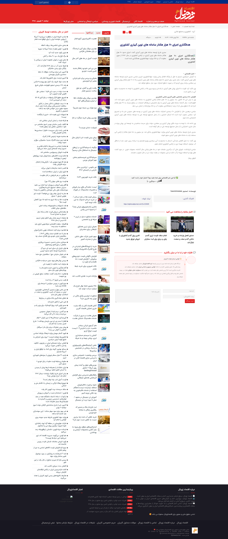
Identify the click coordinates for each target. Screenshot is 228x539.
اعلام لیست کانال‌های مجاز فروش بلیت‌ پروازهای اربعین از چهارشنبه (49, 157)
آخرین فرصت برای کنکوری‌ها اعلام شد (53, 78)
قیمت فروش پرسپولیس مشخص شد (53, 152)
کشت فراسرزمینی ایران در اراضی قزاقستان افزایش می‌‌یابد (51, 470)
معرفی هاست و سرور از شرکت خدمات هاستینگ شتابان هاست (84, 317)
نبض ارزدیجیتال (48, 522)
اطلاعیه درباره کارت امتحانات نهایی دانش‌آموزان (50, 230)
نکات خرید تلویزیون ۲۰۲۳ (87, 177)
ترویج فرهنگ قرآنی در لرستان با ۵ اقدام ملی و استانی (50, 384)
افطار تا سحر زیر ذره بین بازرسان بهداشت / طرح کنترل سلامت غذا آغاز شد (49, 322)
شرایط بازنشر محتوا (64, 522)
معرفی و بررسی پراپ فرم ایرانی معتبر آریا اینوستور (85, 79)
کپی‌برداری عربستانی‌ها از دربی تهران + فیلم (51, 318)
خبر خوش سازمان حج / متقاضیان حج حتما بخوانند (51, 255)
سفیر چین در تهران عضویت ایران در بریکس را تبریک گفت (50, 61)
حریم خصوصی (148, 2)
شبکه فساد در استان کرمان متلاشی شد (52, 120)
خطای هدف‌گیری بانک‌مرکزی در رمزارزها (52, 298)
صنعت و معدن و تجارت (155, 21)
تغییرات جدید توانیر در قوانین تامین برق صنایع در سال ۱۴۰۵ (109, 500)
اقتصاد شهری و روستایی (111, 21)
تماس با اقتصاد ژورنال (147, 522)
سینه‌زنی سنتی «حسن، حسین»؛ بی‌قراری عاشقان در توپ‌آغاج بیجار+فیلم (52, 243)
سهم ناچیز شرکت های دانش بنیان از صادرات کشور (86, 238)
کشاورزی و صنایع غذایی (182, 31)
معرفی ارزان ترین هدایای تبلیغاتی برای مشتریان (87, 228)
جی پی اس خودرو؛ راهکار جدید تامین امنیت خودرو (85, 70)
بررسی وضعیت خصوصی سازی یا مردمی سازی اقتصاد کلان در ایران (85, 358)
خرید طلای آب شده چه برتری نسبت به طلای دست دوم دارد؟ (85, 418)
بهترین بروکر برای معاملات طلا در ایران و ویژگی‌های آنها (85, 99)
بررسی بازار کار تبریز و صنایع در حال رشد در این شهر (50, 461)
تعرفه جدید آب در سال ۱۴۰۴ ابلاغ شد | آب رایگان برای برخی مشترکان (51, 67)
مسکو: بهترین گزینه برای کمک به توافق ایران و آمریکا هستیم (50, 350)
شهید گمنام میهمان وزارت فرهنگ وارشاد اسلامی (49, 333)
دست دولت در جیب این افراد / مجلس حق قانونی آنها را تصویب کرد (51, 92)
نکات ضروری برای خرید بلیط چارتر (86, 267)
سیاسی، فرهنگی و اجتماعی (87, 21)
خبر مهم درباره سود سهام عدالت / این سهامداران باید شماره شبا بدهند (49, 412)
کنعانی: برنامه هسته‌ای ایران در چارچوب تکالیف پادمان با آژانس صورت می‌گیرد (50, 344)
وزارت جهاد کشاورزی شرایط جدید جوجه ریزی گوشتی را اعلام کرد (50, 418)
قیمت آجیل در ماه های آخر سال (84, 58)
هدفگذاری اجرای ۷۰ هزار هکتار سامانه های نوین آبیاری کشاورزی (155, 45)
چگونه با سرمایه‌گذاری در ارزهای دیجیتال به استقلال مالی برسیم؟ (84, 149)
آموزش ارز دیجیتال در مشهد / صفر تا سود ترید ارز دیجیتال (85, 398)
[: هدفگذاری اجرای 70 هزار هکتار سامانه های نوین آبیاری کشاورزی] (117, 32)
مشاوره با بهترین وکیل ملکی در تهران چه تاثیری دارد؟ (85, 297)
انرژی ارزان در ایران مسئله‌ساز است (54, 172)
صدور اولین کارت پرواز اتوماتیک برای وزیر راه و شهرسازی (50, 306)
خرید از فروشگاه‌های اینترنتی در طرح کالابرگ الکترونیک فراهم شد (84, 249)
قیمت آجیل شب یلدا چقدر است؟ (54, 380)
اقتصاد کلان (138, 21)
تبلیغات (158, 2)
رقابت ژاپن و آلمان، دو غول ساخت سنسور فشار (86, 89)
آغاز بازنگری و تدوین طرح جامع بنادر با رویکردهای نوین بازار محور (53, 269)
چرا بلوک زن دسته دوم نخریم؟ (85, 107)
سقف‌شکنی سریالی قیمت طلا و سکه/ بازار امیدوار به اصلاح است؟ (51, 213)
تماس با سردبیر (168, 2)
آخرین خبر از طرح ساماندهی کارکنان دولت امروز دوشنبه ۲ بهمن (49, 406)
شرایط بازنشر (137, 2)
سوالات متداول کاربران (126, 522)
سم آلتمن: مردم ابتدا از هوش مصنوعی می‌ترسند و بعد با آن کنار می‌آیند (52, 312)
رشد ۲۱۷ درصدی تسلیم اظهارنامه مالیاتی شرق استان (50, 86)
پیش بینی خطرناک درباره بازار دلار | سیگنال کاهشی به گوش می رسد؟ (51, 328)
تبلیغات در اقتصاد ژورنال (84, 522)
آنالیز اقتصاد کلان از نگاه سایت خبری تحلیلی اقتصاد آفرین (85, 307)
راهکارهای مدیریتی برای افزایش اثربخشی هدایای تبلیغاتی (84, 376)
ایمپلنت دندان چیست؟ (88, 127)
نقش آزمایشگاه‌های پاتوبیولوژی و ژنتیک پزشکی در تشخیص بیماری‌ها (85, 348)
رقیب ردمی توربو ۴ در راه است (55, 280)
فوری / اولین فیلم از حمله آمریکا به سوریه (52, 49)
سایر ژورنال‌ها (69, 21)
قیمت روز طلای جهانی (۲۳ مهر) (55, 181)
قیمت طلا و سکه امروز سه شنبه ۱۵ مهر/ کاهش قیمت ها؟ (50, 200)
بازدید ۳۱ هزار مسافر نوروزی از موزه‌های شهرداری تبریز (49, 356)
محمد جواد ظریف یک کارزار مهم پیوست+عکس (50, 82)
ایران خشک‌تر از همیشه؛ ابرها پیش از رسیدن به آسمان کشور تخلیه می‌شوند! (50, 368)
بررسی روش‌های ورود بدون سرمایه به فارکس (50, 260)
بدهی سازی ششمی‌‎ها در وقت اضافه (53, 45)
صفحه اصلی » (175, 26)
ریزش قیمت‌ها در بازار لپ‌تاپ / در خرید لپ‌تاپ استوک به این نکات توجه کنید (85, 199)
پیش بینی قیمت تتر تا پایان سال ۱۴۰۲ (84, 139)
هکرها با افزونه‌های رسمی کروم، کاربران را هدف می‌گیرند (50, 477)
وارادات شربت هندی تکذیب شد (84, 276)
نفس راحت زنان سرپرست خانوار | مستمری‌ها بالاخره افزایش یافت (50, 131)
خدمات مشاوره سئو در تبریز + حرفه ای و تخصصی (85, 218)
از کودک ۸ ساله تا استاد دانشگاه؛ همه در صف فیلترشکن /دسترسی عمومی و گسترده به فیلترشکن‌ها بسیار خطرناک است (51, 399)
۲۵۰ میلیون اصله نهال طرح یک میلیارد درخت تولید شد (85, 287)
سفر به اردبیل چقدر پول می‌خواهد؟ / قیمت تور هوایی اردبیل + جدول (50, 194)
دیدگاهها (89, 32)
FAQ (129, 2)
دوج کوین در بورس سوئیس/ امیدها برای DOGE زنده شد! (52, 284)
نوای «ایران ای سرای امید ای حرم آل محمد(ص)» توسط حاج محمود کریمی (53, 249)
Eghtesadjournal (176, 535)
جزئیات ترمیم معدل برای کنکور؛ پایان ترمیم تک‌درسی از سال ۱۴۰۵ (51, 219)
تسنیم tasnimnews (179, 191)
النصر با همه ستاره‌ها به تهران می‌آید (53, 168)
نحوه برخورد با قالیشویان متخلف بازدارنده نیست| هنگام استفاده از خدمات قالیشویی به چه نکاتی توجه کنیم (85, 389)
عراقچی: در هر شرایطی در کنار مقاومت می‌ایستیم (53, 176)
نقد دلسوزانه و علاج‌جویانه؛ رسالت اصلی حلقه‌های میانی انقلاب (52, 207)
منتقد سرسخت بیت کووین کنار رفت (53, 389)
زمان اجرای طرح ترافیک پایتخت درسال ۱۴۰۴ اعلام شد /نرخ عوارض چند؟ (50, 374)
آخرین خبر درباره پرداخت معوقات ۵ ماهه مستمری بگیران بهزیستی (52, 73)
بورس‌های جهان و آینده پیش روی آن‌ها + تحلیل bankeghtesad (85, 368)
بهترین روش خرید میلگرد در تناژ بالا (84, 119)
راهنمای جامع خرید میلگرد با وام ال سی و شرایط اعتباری (110, 508)
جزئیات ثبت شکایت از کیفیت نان (54, 264)
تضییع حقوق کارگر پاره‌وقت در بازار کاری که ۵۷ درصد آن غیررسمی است (50, 98)
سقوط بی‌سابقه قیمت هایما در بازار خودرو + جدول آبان (51, 362)
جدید (98, 32)
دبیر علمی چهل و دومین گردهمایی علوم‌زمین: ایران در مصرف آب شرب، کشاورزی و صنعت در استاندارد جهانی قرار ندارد (51, 292)
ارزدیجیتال (126, 21)
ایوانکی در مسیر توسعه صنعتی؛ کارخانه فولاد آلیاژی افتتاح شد (109, 496)
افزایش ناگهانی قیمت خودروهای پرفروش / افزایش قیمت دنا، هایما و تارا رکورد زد (84, 259)
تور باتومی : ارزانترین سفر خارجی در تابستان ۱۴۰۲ (87, 168)
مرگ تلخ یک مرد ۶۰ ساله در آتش (54, 56)
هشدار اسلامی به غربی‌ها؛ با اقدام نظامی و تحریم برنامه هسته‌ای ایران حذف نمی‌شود (51, 147)
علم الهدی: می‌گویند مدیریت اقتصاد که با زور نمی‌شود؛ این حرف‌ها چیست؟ (51, 436)
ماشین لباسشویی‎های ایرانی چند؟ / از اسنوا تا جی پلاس (84, 208)
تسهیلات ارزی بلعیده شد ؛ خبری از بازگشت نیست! (51, 115)
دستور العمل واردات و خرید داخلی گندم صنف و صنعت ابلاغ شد (183, 239)
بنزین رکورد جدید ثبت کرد (57, 52)
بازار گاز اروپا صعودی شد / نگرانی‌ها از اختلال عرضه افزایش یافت (51, 163)
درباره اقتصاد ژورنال (166, 522)
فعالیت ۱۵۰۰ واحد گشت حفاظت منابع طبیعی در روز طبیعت (49, 275)
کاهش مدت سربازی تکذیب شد (55, 466)
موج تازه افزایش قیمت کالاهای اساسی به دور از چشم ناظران (50, 449)
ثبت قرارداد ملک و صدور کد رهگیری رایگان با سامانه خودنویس (86, 410)
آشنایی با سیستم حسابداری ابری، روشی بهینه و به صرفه (86, 337)
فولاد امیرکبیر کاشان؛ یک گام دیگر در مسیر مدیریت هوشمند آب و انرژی (109, 512)
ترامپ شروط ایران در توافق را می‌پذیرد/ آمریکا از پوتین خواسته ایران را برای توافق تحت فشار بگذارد (51, 39)
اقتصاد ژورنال (190, 2)
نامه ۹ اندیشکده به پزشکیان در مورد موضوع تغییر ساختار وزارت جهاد (51, 455)
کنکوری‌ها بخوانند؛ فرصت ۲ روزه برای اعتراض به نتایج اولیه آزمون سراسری (49, 338)
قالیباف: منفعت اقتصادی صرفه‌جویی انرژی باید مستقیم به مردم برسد (50, 225)
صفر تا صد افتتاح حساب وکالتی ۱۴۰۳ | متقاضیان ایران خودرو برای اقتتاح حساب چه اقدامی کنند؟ (51, 236)
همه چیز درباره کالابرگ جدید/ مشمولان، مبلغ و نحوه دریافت (50, 141)
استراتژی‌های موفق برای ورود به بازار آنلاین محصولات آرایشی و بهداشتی (84, 429)
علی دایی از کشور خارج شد (57, 302)
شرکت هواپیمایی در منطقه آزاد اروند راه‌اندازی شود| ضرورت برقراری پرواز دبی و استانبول (50, 424)
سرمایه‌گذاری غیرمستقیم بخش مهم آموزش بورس (85, 159)
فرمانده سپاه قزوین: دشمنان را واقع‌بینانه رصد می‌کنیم (50, 430)
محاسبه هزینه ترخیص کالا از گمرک (54, 136)
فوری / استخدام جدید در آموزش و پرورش (51, 393)
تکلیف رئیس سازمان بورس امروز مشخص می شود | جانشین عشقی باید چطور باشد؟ (50, 125)
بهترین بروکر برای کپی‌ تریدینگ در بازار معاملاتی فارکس (84, 50)
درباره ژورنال (179, 2)
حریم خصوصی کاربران (106, 522)
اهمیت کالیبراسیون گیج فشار (85, 38)
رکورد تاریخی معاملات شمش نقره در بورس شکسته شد (51, 442)
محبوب (106, 32)
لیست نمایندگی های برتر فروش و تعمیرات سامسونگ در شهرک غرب (84, 190)
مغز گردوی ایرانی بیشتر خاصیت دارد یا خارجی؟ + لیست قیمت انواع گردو (84, 328)
